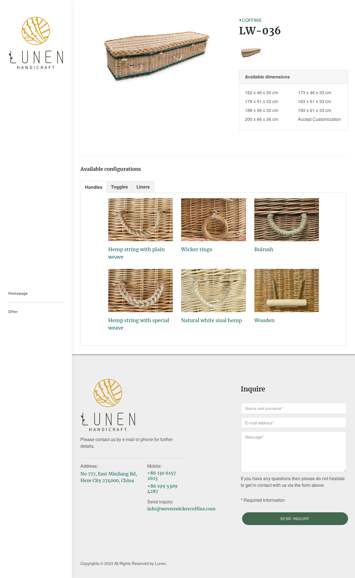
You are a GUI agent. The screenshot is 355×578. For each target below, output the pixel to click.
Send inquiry (295, 518)
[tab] (93, 186)
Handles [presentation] (93, 187)
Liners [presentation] (143, 187)
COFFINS (251, 20)
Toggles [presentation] (119, 187)
